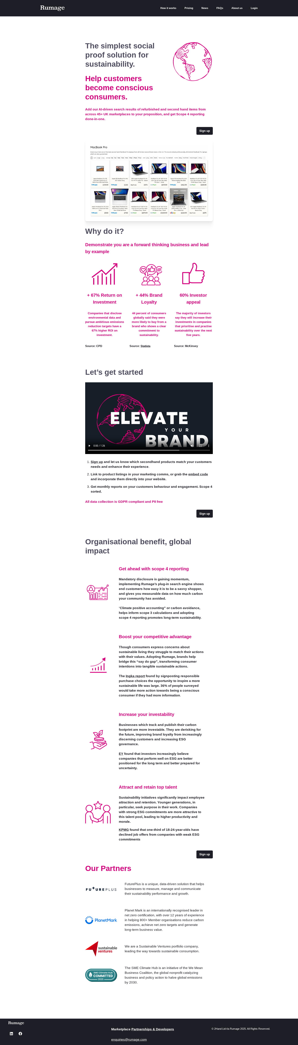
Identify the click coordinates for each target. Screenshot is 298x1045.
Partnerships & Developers (152, 1029)
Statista (145, 345)
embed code (198, 474)
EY (121, 754)
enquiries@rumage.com (129, 1039)
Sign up (97, 462)
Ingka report (135, 676)
